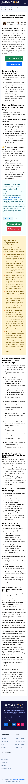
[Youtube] (18, 724)
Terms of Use (19, 747)
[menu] (25, 2)
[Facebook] (6, 724)
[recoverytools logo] (10, 3)
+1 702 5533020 (15, 720)
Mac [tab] (17, 219)
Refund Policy (19, 744)
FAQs (2, 756)
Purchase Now (15, 229)
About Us (4, 738)
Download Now (15, 224)
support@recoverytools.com (14, 717)
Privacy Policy (19, 738)
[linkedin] (14, 24)
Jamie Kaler (10, 24)
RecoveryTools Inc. (18, 779)
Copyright (4, 765)
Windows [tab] (9, 219)
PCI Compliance (20, 741)
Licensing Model (6, 768)
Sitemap (3, 747)
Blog (2, 744)
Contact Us (4, 741)
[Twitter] (10, 724)
